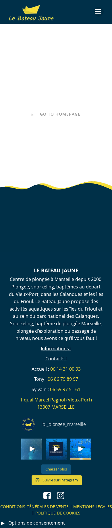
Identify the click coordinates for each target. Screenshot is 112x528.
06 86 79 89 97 (63, 379)
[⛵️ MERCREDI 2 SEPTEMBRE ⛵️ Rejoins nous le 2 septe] (56, 449)
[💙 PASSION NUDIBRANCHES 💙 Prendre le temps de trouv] (31, 449)
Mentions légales (92, 506)
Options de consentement (36, 523)
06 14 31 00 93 (65, 369)
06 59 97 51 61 (65, 389)
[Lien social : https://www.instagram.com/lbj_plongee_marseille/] (62, 496)
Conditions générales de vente (34, 506)
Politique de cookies (57, 513)
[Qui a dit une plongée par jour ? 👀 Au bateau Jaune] (80, 449)
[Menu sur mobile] (99, 12)
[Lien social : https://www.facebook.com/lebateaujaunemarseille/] (49, 496)
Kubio (73, 262)
